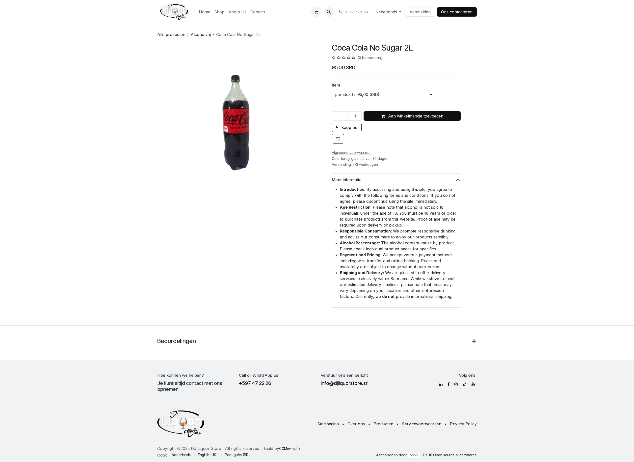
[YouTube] (473, 384)
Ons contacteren (457, 11)
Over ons (356, 423)
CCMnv (285, 448)
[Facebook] (449, 384)
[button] (328, 12)
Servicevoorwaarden (421, 423)
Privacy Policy (463, 423)
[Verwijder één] (337, 116)
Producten (383, 423)
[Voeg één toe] (356, 116)
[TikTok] (465, 384)
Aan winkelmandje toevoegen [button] (415, 116)
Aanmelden (420, 11)
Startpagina (328, 423)
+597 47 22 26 (255, 383)
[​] (441, 384)
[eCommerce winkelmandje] (316, 12)
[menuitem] (204, 12)
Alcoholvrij (201, 34)
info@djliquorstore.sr (344, 383)
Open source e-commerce (455, 455)
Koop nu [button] (348, 127)
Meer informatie (347, 179)
